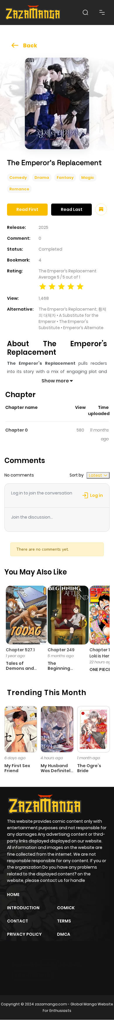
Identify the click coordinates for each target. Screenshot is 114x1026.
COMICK (66, 908)
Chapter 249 (61, 650)
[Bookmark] (101, 209)
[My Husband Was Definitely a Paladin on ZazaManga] (57, 729)
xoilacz (49, 964)
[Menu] (102, 12)
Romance (19, 189)
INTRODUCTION (23, 908)
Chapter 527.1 (20, 650)
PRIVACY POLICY (24, 934)
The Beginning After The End (63, 668)
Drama (41, 177)
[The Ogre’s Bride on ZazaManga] (93, 729)
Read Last (71, 209)
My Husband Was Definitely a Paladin (57, 771)
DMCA (63, 934)
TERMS (64, 921)
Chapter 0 (16, 430)
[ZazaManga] (33, 12)
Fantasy (65, 177)
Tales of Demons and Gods (20, 668)
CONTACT (17, 921)
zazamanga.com (51, 1004)
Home (13, 894)
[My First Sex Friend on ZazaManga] (21, 729)
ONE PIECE (100, 669)
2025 (43, 227)
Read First (27, 209)
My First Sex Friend (17, 768)
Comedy (18, 177)
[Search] (85, 12)
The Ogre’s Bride (89, 768)
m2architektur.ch (32, 975)
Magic (87, 177)
